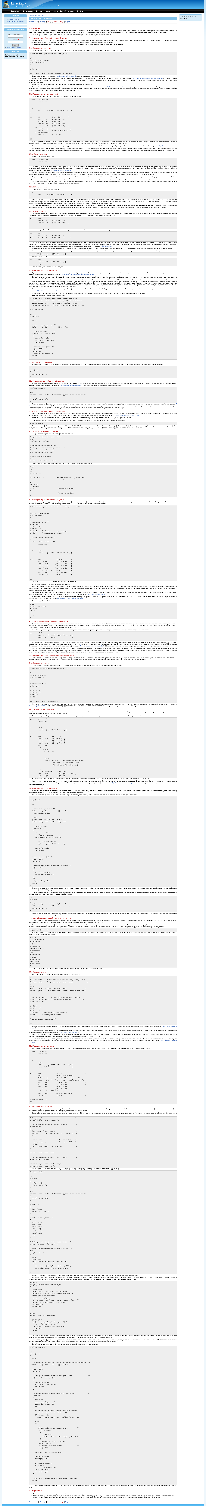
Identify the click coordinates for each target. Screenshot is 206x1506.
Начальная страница (36, 15)
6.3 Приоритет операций (96, 594)
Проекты (39, 11)
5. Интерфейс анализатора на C (71, 385)
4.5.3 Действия (161, 146)
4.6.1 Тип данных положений (39, 706)
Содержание (33, 21)
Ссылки (47, 11)
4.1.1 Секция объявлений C (66, 76)
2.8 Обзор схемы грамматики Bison (126, 415)
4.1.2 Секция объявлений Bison (116, 87)
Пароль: (15, 40)
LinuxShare (18, 3)
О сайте (80, 11)
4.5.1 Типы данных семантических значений (147, 78)
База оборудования (67, 11)
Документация (28, 11)
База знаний (15, 11)
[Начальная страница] (6, 8)
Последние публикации (15, 21)
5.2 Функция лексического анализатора (78, 274)
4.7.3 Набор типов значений (68, 1032)
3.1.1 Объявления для (47, 291)
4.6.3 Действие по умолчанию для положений (125, 783)
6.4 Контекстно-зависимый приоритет (70, 598)
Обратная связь (13, 19)
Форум (55, 11)
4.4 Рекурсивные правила (62, 170)
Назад (42, 21)
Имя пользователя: (15, 34)
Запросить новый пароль (14, 47)
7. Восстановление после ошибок (91, 646)
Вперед (67, 21)
